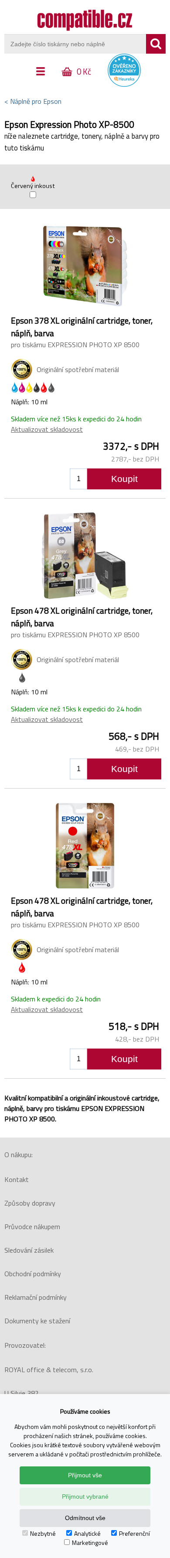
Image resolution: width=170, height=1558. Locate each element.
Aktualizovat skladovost (47, 429)
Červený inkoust (33, 186)
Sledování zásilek (29, 1250)
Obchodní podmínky (32, 1273)
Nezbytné (43, 1533)
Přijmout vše (85, 1475)
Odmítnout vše (85, 1517)
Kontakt (16, 1179)
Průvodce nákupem (32, 1226)
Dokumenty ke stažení (37, 1320)
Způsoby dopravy (29, 1203)
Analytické (87, 1533)
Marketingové (90, 1542)
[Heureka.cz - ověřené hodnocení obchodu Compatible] (124, 84)
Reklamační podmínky (35, 1297)
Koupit (124, 479)
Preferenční (134, 1533)
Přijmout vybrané (85, 1496)
